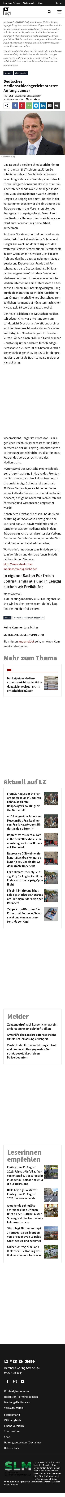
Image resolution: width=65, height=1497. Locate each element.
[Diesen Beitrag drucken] (57, 105)
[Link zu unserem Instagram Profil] (15, 1381)
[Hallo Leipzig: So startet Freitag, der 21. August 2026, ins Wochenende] (50, 1195)
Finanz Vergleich (14, 1426)
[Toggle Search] (49, 11)
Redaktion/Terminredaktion (21, 1397)
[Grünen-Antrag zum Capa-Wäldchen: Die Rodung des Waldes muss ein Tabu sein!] (50, 1252)
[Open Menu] (59, 11)
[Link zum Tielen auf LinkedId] (43, 105)
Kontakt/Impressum (16, 1391)
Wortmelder (21, 73)
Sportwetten (12, 1431)
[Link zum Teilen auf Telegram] (36, 105)
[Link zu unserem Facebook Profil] (7, 1381)
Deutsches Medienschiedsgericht (28, 617)
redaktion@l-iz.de (12, 61)
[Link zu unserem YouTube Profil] (22, 1381)
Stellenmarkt (29, 3)
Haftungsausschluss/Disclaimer (22, 1442)
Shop (40, 3)
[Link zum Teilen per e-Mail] (50, 105)
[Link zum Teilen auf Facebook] (15, 105)
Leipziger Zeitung (11, 3)
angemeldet (26, 641)
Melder (8, 73)
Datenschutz (11, 1448)
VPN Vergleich (12, 1420)
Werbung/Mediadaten (17, 1402)
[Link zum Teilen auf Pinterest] (22, 105)
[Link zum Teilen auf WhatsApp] (29, 105)
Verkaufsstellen (13, 1408)
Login (59, 3)
